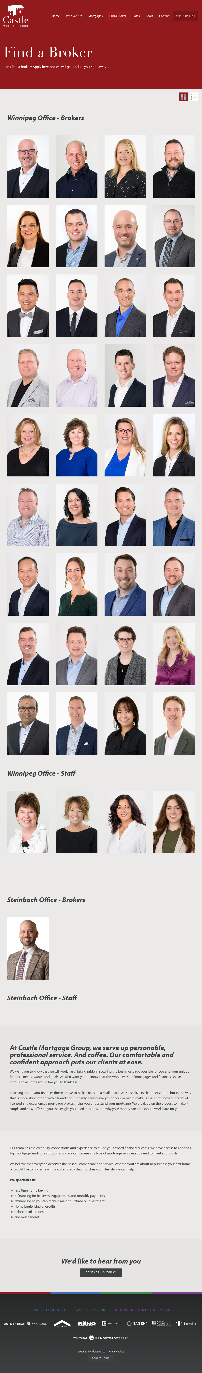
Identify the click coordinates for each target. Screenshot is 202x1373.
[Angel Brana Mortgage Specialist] (28, 305)
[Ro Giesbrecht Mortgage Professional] (76, 584)
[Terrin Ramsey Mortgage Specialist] (125, 654)
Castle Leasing (91, 1310)
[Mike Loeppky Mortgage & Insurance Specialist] (28, 515)
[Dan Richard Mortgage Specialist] (125, 305)
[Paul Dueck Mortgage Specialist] (125, 515)
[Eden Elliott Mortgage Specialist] (76, 375)
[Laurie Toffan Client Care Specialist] (76, 822)
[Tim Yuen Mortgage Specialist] (28, 584)
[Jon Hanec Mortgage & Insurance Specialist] (76, 236)
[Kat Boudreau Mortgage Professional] (174, 654)
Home (56, 16)
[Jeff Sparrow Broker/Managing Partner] (28, 166)
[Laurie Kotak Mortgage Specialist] (76, 445)
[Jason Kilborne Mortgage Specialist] (125, 375)
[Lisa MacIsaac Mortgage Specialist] (125, 445)
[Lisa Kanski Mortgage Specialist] (125, 166)
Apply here (41, 66)
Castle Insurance (49, 1310)
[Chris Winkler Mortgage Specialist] (28, 948)
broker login (101, 1358)
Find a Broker (117, 16)
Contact (164, 16)
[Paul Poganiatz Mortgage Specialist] (125, 584)
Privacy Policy (116, 1351)
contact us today (101, 1272)
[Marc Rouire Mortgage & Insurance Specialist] (174, 166)
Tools (149, 16)
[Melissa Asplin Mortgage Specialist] (174, 445)
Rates (136, 16)
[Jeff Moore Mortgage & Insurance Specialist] (76, 166)
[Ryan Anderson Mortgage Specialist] (174, 515)
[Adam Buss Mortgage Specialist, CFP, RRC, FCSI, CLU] (174, 236)
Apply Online (186, 15)
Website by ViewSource (91, 1351)
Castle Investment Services (142, 1310)
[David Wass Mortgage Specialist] (174, 305)
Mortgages (95, 16)
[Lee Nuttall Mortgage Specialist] (76, 723)
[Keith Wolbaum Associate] (174, 584)
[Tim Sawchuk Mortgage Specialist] (28, 654)
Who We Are (74, 16)
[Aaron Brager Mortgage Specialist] (125, 236)
